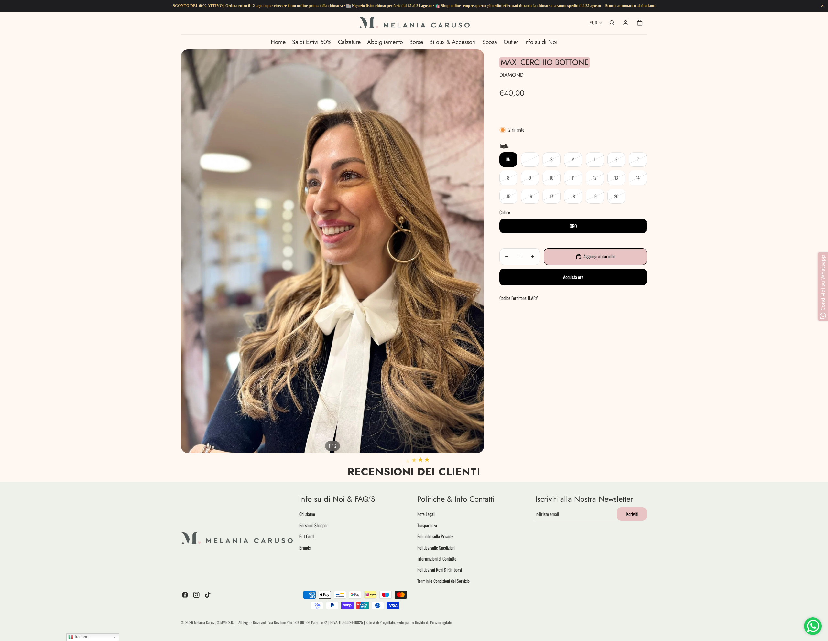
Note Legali (426, 513)
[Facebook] (185, 595)
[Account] (625, 23)
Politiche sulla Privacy (435, 536)
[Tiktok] (208, 595)
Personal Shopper (313, 524)
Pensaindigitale (441, 622)
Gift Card (306, 536)
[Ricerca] (612, 23)
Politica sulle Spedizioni (436, 547)
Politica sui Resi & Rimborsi (439, 569)
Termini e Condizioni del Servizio (443, 580)
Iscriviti (632, 513)
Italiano (80, 637)
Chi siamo (307, 513)
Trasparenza (427, 524)
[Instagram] (196, 595)
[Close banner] (822, 6)
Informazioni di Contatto (436, 558)
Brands (304, 547)
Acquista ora (573, 276)
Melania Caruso (204, 622)
